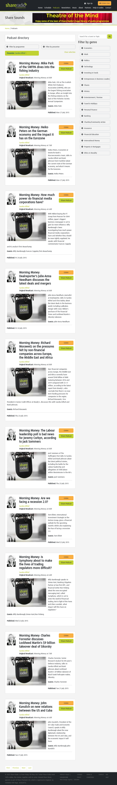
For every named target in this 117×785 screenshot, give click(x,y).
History (87, 91)
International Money (92, 141)
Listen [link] (66, 63)
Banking (87, 116)
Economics (88, 48)
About (81, 8)
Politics (87, 60)
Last (29, 768)
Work (86, 54)
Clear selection (69, 52)
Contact (108, 8)
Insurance (88, 128)
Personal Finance (90, 110)
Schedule (47, 8)
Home (40, 8)
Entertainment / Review (93, 97)
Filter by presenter (53, 47)
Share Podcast (66, 69)
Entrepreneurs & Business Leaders (97, 79)
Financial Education (91, 134)
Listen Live (105, 3)
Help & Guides (98, 8)
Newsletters (65, 8)
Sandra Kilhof (24, 75)
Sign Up (89, 3)
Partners (88, 8)
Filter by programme (16, 47)
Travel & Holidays (90, 104)
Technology (88, 67)
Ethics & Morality (90, 153)
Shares (86, 85)
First (8, 768)
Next (23, 768)
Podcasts (56, 8)
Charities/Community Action (94, 122)
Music (74, 8)
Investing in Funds (91, 73)
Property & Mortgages (92, 147)
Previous (16, 768)
